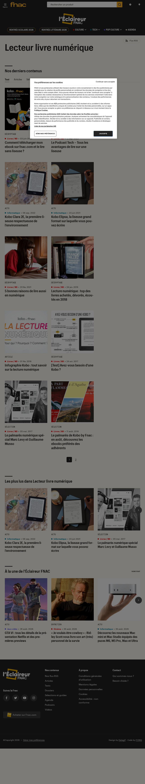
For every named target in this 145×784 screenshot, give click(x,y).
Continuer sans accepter (105, 82)
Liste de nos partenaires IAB (45, 126)
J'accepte (103, 133)
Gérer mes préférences (45, 133)
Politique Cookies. (41, 110)
